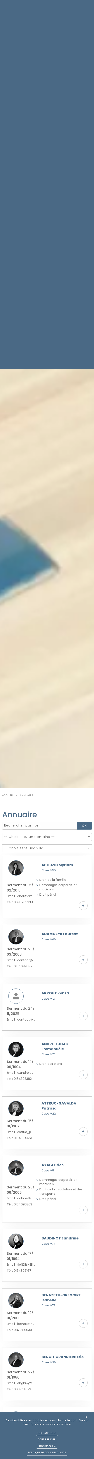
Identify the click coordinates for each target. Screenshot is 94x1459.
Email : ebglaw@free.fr (21, 1383)
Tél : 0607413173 (19, 1389)
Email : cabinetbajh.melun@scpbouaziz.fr (21, 1198)
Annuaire (26, 795)
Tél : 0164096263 (19, 1204)
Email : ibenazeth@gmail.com (21, 1324)
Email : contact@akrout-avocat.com (21, 1019)
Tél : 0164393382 (19, 1079)
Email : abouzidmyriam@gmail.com (21, 896)
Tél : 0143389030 (19, 1330)
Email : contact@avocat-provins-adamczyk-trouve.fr (21, 960)
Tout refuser (47, 1439)
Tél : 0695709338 (20, 902)
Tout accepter (46, 1433)
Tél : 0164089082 (19, 966)
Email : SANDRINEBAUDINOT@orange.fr (21, 1264)
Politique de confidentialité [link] (47, 1452)
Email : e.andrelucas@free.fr (21, 1072)
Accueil (7, 795)
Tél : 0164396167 (19, 1270)
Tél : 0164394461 (19, 1138)
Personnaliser (47, 1445)
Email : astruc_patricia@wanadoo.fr (21, 1132)
